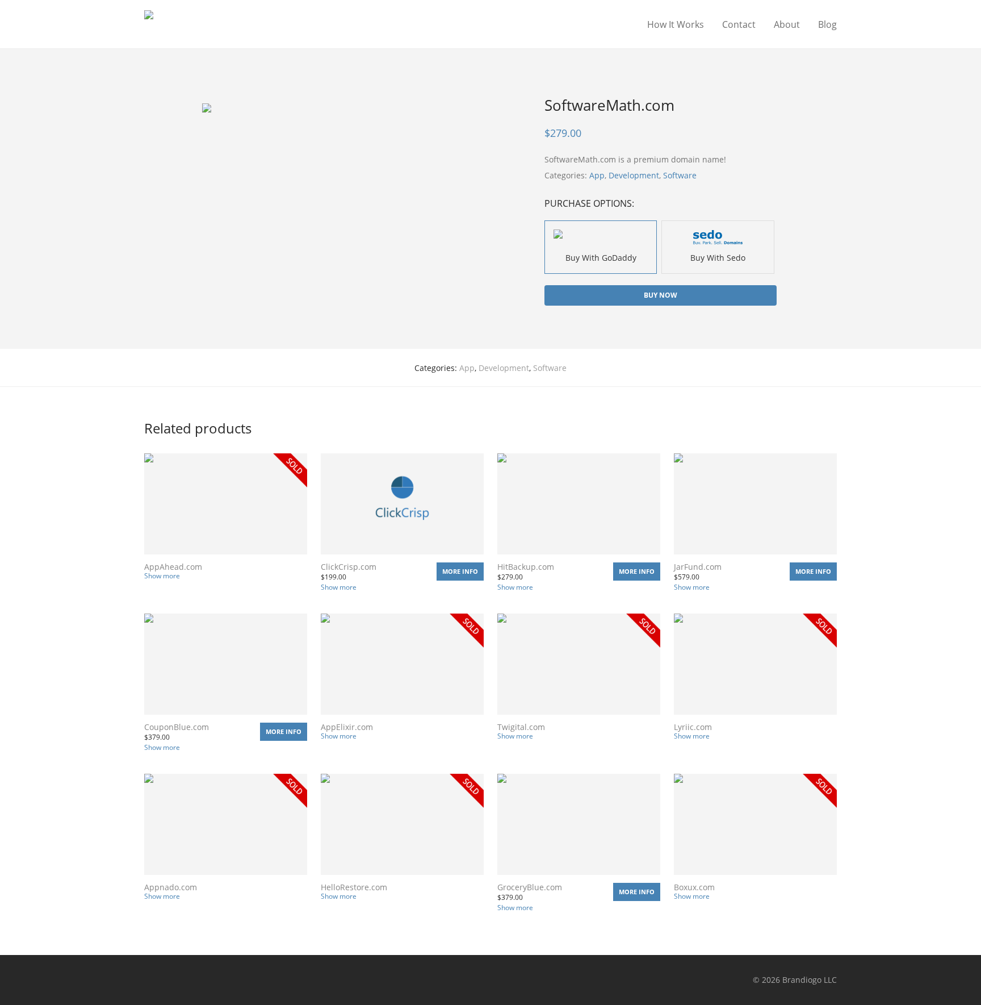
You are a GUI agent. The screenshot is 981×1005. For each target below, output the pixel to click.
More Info (460, 571)
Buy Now (660, 295)
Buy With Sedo (717, 257)
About (787, 24)
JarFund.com (698, 566)
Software (680, 175)
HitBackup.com (525, 566)
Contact (739, 24)
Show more (162, 576)
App (597, 175)
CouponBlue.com (176, 727)
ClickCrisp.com (348, 566)
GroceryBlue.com (529, 887)
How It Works (675, 24)
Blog (827, 24)
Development (634, 175)
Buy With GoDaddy (600, 257)
